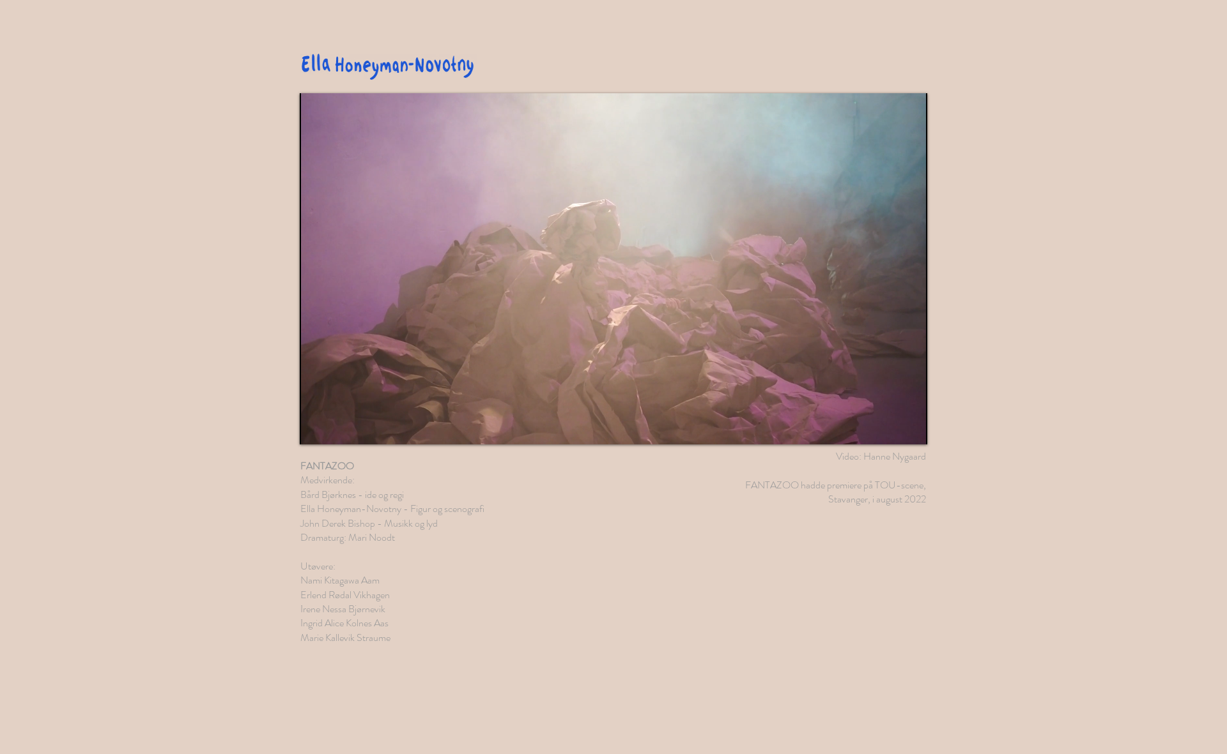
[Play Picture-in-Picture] (888, 427)
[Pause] (316, 427)
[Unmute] (338, 427)
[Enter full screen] (910, 427)
